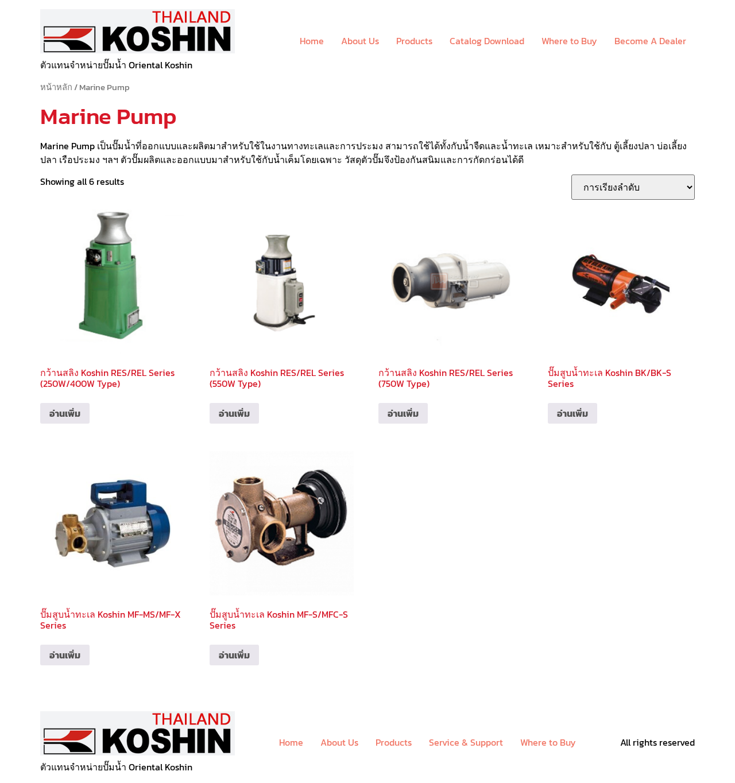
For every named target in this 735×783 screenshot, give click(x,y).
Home (312, 41)
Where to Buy (569, 41)
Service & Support (466, 742)
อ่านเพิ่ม (64, 413)
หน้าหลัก (56, 87)
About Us (360, 41)
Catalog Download (487, 41)
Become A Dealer (650, 41)
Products (414, 41)
